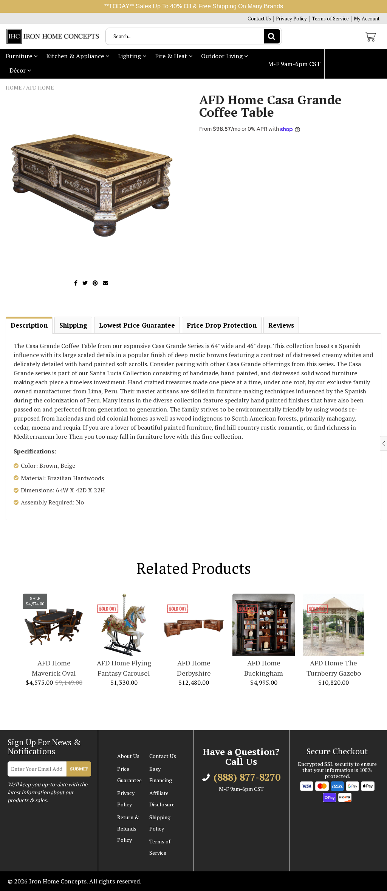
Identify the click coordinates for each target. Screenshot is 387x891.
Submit (79, 769)
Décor (18, 70)
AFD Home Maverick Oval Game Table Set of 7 (54, 668)
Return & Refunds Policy (128, 828)
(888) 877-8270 (297, 93)
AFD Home (40, 87)
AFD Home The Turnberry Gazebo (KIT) (334, 668)
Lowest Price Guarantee (137, 325)
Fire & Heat (172, 56)
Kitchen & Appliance (75, 56)
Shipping (73, 325)
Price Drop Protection (222, 325)
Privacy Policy (291, 18)
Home (14, 87)
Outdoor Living (222, 56)
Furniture (20, 56)
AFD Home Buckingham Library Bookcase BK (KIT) (264, 668)
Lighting (130, 56)
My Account (366, 18)
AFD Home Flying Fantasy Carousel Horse (124, 668)
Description (29, 325)
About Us (128, 756)
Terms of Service (330, 18)
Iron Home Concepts (58, 881)
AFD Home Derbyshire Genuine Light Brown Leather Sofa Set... (194, 668)
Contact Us (259, 18)
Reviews (281, 325)
